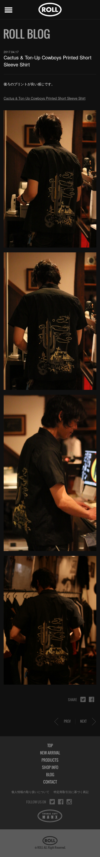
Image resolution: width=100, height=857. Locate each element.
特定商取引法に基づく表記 (71, 792)
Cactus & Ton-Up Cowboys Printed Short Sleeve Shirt (44, 98)
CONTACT (50, 782)
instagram (69, 801)
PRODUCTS (50, 760)
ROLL (50, 9)
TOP (50, 745)
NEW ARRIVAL (50, 753)
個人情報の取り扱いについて (30, 792)
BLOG (50, 774)
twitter (83, 699)
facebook (91, 699)
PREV (67, 721)
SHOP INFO (50, 767)
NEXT (83, 721)
